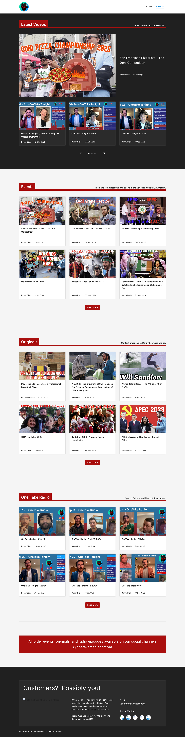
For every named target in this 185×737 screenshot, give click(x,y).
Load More (92, 307)
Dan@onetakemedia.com (132, 703)
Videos (160, 6)
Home (149, 6)
